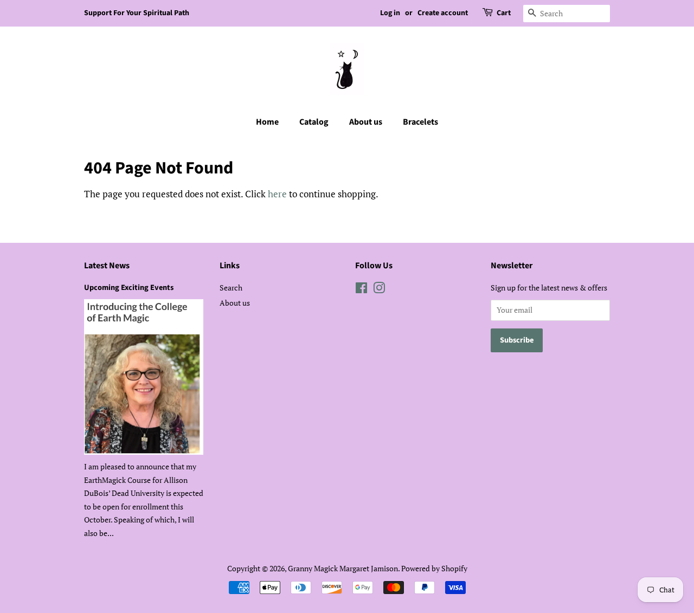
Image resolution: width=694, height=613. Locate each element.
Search (231, 287)
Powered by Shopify (434, 568)
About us (365, 122)
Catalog (314, 122)
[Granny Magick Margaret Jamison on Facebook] (361, 290)
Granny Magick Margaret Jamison (343, 568)
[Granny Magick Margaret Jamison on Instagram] (379, 290)
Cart (504, 13)
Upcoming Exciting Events (129, 287)
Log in (390, 13)
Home (267, 122)
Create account (442, 13)
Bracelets (420, 122)
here (277, 194)
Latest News (107, 266)
